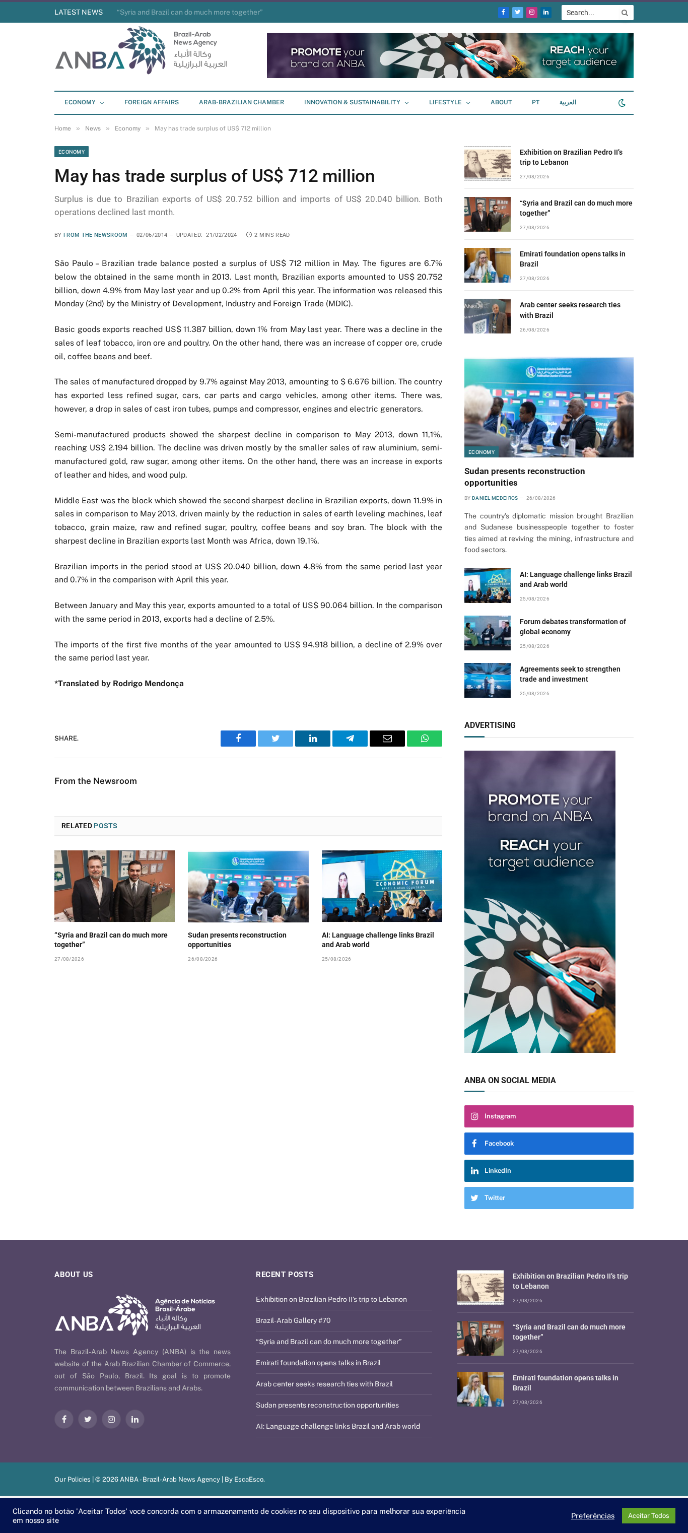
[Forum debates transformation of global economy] (487, 633)
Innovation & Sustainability (352, 102)
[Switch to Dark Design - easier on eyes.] (621, 103)
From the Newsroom (95, 235)
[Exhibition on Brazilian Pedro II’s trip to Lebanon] (487, 163)
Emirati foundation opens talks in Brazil (573, 259)
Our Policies (72, 1479)
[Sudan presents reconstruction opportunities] (248, 886)
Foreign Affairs (151, 102)
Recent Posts (284, 1274)
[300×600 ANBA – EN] (549, 902)
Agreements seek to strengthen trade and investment (570, 674)
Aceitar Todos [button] (648, 1515)
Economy (80, 102)
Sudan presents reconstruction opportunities (237, 940)
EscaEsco (248, 1479)
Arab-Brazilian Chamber (241, 102)
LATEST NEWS (78, 12)
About (501, 102)
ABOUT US (73, 1274)
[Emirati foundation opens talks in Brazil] (487, 265)
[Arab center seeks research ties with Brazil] (487, 316)
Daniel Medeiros (495, 498)
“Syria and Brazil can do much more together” (190, 12)
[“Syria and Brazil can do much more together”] (114, 886)
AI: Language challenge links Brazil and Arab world (378, 940)
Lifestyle (445, 102)
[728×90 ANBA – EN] (450, 76)
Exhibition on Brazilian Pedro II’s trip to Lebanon (571, 157)
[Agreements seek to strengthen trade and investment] (487, 680)
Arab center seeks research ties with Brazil (570, 310)
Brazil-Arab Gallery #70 (293, 1320)
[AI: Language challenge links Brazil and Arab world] (382, 886)
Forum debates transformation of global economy (573, 627)
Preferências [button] (592, 1515)
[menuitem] (535, 103)
